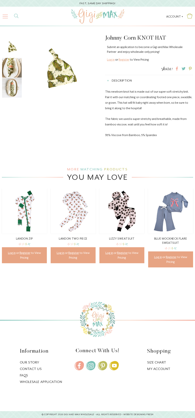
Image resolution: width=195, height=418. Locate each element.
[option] (60, 71)
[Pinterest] (102, 365)
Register (124, 59)
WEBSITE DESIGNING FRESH (138, 414)
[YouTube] (114, 365)
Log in (111, 59)
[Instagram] (91, 365)
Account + (174, 16)
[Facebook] (79, 365)
